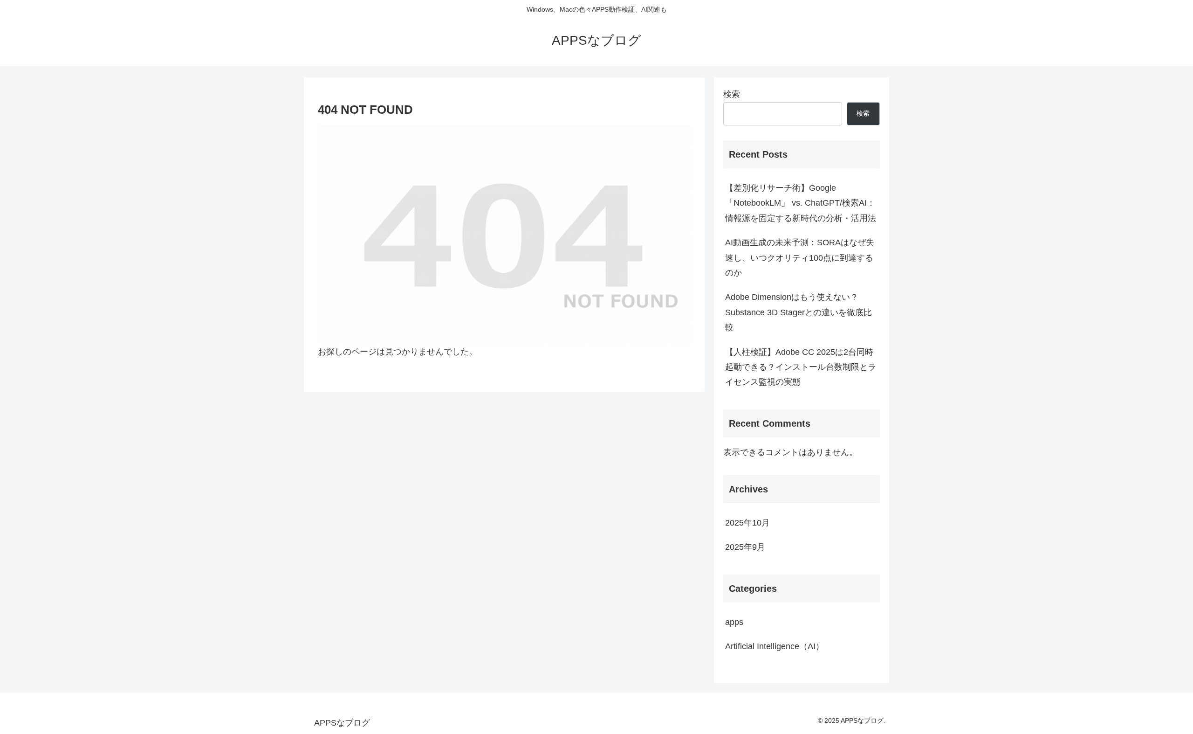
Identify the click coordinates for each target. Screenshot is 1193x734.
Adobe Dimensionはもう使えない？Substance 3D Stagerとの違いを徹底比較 (798, 312)
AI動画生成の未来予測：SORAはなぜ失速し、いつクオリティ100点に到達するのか (799, 257)
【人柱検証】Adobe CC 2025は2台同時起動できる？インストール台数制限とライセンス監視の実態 (800, 367)
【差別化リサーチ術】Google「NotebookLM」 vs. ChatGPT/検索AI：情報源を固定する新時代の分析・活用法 (800, 203)
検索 (731, 94)
